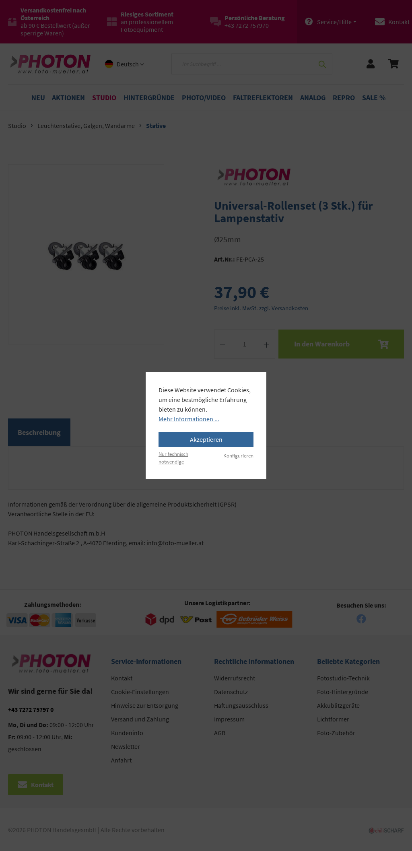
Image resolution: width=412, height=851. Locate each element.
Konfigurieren (238, 455)
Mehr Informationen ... (189, 419)
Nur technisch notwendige (173, 458)
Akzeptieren (206, 439)
